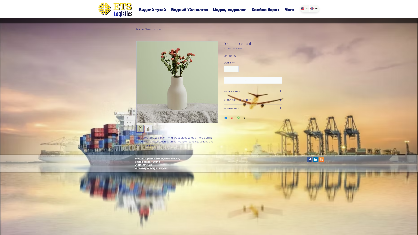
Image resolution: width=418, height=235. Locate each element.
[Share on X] (244, 118)
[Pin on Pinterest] (232, 118)
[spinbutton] (231, 69)
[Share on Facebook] (226, 118)
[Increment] (236, 69)
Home (140, 29)
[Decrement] (226, 69)
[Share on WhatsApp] (238, 118)
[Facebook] (309, 159)
